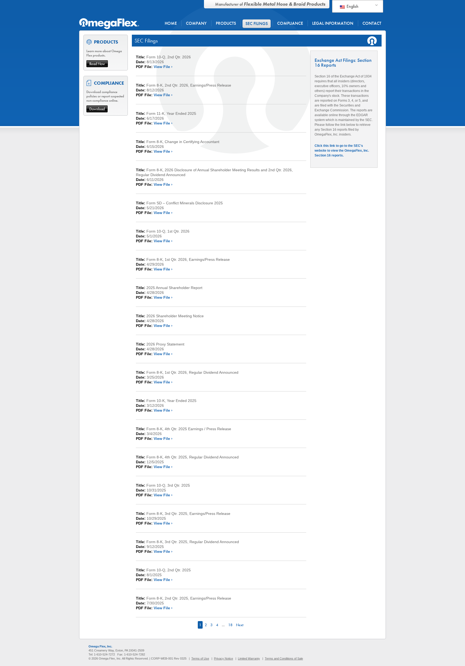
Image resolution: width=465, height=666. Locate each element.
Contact (371, 23)
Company (196, 23)
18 (230, 624)
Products (226, 23)
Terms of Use (200, 658)
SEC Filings (256, 23)
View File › (163, 67)
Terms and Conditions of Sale (284, 658)
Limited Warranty (249, 658)
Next (239, 624)
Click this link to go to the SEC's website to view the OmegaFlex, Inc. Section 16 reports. (342, 150)
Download (97, 108)
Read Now (97, 63)
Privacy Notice (223, 658)
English (352, 6)
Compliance (290, 23)
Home (171, 23)
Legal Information (332, 23)
